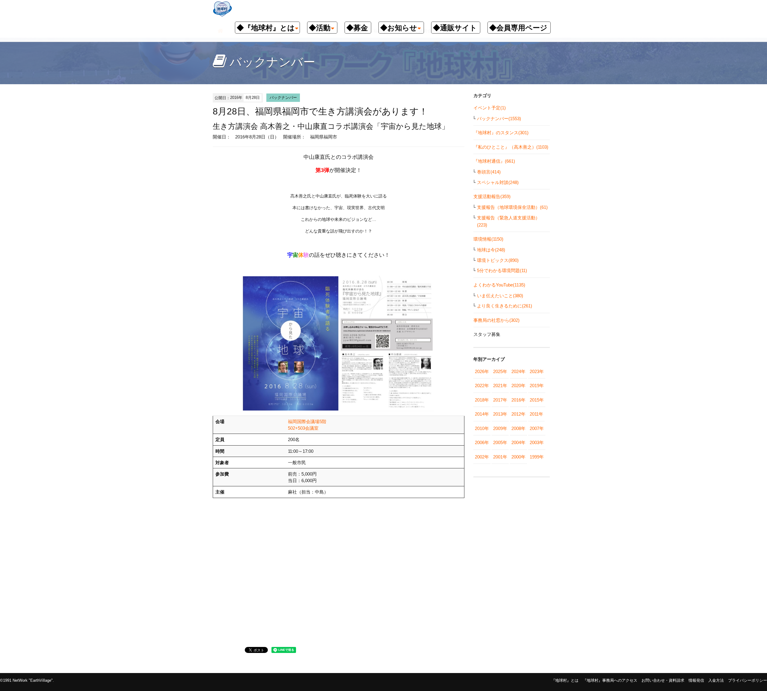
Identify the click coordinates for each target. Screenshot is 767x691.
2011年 (536, 414)
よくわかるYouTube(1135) (499, 284)
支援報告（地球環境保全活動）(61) (512, 207)
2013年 (500, 414)
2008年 (518, 428)
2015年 (537, 399)
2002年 (482, 456)
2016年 (518, 399)
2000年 (518, 456)
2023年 (537, 371)
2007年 (537, 428)
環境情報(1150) (488, 239)
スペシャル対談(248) (498, 182)
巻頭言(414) (489, 171)
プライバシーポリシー (747, 680)
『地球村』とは (565, 680)
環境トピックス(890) (498, 260)
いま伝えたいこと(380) (500, 295)
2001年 (500, 456)
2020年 (518, 385)
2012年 (518, 414)
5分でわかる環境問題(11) (502, 270)
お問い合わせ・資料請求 (662, 680)
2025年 (500, 371)
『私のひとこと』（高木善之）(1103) (510, 147)
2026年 (482, 371)
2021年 (500, 385)
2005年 (500, 442)
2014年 (482, 414)
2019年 (537, 385)
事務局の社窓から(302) (496, 320)
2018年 (482, 399)
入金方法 (716, 680)
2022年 (482, 385)
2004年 (518, 442)
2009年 (500, 428)
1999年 (537, 456)
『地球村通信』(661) (494, 161)
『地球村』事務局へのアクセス (610, 680)
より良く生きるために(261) (504, 305)
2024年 (518, 371)
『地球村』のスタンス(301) (501, 132)
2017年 (500, 399)
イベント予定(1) (489, 107)
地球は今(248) (491, 249)
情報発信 (696, 680)
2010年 (482, 428)
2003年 (537, 442)
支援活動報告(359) (492, 196)
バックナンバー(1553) (499, 118)
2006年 (482, 442)
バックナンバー (283, 97)
